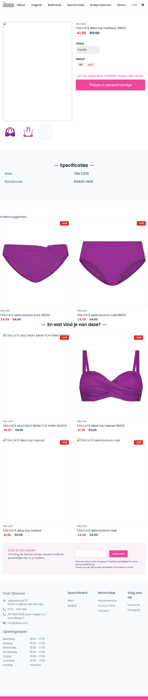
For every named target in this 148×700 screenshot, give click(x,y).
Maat (80, 59)
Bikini (71, 600)
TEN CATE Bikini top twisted (22, 530)
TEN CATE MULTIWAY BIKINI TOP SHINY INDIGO (35, 426)
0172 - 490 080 (17, 609)
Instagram (134, 610)
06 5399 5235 (16, 614)
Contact (103, 611)
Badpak (72, 605)
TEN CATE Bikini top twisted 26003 (101, 426)
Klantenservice (107, 600)
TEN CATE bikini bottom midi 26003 (101, 315)
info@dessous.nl (18, 623)
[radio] (81, 64)
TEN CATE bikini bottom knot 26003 (25, 315)
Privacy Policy (106, 605)
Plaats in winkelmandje (111, 84)
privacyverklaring (85, 564)
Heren (121, 5)
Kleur (80, 43)
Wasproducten (100, 5)
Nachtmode (75, 5)
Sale (134, 5)
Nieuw (21, 5)
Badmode (54, 5)
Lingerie (36, 5)
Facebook (134, 605)
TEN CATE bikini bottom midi (97, 530)
